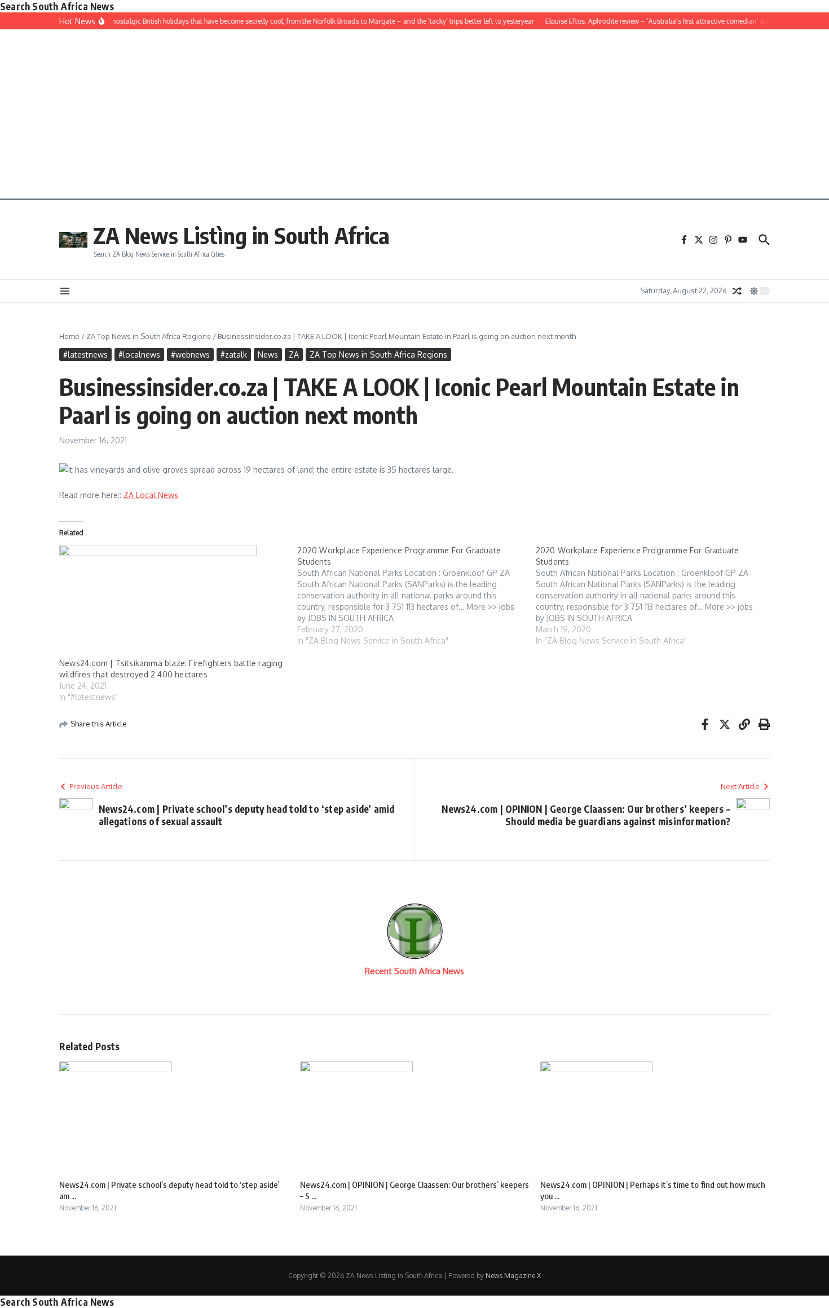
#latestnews (85, 354)
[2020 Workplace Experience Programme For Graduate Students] (416, 595)
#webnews (190, 354)
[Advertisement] (414, 114)
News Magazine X (513, 1275)
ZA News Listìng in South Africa (241, 235)
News (268, 354)
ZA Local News (151, 495)
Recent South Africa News (414, 971)
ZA (294, 354)
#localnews (139, 354)
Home (69, 336)
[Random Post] (737, 291)
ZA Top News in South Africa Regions (148, 336)
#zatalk (234, 354)
